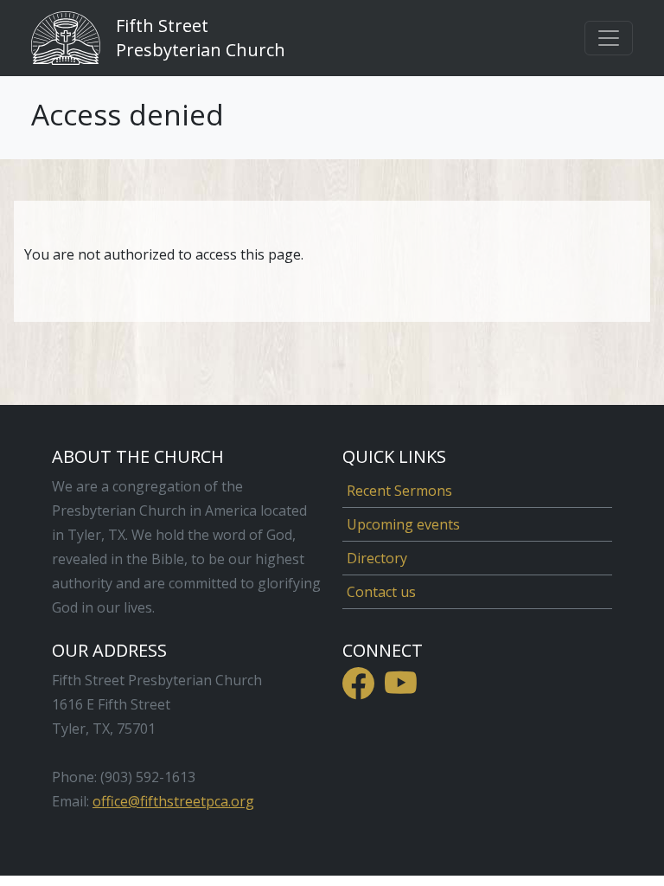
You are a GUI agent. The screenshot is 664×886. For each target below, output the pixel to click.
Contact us (381, 591)
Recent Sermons (399, 490)
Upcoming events (403, 524)
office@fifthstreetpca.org (173, 801)
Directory (377, 558)
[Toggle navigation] (608, 38)
